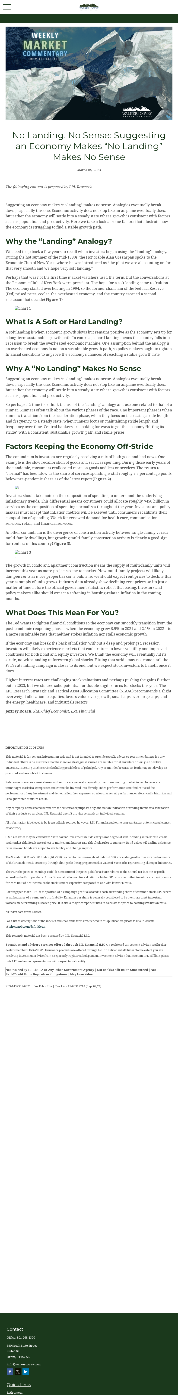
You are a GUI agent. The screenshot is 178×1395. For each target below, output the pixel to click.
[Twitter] (18, 1371)
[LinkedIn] (25, 1371)
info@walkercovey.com (24, 1364)
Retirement (14, 1392)
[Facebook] (10, 1371)
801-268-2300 (26, 1337)
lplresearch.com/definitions (27, 926)
